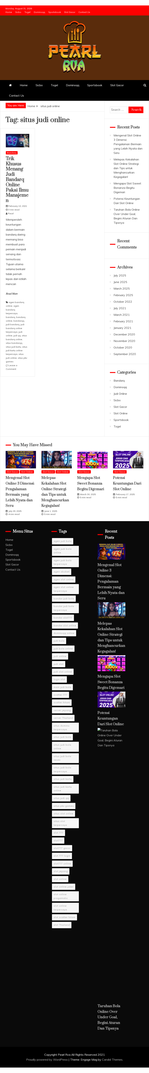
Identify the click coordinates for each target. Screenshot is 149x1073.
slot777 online (62, 863)
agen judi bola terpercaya (63, 562)
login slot (59, 679)
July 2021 (120, 308)
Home (8, 12)
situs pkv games (64, 806)
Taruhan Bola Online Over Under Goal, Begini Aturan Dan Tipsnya (109, 1017)
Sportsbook (54, 12)
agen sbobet (62, 571)
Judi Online (120, 393)
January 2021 (122, 328)
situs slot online (63, 813)
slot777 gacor (62, 848)
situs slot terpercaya (60, 823)
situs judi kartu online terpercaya (16, 350)
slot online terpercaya (60, 907)
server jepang (62, 710)
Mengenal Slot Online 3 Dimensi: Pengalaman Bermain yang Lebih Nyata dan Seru (128, 144)
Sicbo (18, 12)
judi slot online (63, 671)
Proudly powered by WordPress (47, 1059)
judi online (60, 656)
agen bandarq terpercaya (12, 309)
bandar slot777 (63, 617)
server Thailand (63, 717)
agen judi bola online (63, 551)
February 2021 (123, 321)
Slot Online (121, 413)
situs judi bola (62, 737)
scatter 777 (60, 694)
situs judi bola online (62, 746)
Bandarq (11, 152)
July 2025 (120, 275)
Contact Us (84, 12)
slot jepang (61, 871)
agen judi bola (63, 541)
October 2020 (123, 347)
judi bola (59, 640)
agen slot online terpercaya (64, 589)
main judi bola (62, 687)
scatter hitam (62, 702)
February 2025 (123, 295)
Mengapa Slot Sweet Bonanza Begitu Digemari (127, 188)
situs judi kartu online (63, 788)
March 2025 (122, 288)
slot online (60, 879)
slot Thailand (62, 924)
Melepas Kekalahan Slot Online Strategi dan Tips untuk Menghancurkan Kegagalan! (126, 168)
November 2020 (124, 341)
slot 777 (58, 832)
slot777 (58, 840)
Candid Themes (112, 1059)
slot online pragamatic (61, 896)
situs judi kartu (13, 346)
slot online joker (64, 886)
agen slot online (64, 579)
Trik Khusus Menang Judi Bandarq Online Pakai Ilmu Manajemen (17, 180)
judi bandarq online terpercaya (15, 328)
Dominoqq (39, 12)
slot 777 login (62, 855)
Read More (12, 293)
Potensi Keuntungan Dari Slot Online (127, 483)
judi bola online (63, 648)
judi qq (17, 335)
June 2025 (120, 282)
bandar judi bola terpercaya (64, 608)
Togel (28, 12)
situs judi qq (61, 798)
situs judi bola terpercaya (62, 769)
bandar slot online (65, 625)
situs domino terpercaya (62, 727)
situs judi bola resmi (62, 758)
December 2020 (124, 334)
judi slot (59, 664)
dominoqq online (64, 633)
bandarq (10, 317)
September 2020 (125, 354)
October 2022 (123, 301)
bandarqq (18, 320)
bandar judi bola (64, 598)
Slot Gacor (69, 12)
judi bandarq (12, 324)
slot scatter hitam (64, 917)
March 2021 (122, 314)
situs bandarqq (14, 343)
